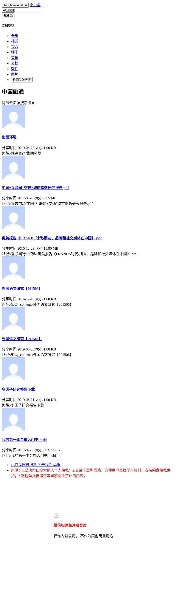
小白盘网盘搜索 (24, 465)
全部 (14, 36)
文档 (14, 63)
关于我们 (45, 465)
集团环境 (9, 137)
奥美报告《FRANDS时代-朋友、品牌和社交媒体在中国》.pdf (52, 238)
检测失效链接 (22, 80)
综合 (14, 47)
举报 (56, 465)
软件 (14, 69)
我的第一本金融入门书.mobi (24, 440)
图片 (14, 74)
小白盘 (35, 5)
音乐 (14, 58)
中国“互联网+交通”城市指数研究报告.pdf (35, 188)
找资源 (8, 15)
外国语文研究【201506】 (22, 289)
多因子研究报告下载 (18, 389)
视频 (14, 41)
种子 (14, 52)
